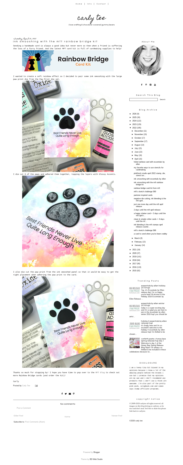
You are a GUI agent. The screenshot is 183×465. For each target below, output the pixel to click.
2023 (134, 124)
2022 (134, 128)
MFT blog (100, 372)
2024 (134, 121)
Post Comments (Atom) (35, 422)
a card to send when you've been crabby (150, 234)
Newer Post (117, 416)
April (137, 159)
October (138, 138)
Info (89, 4)
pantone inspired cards (143, 195)
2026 (134, 114)
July (137, 148)
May (137, 155)
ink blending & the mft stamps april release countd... (148, 226)
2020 (134, 253)
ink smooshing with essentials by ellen (150, 179)
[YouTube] (155, 84)
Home (79, 4)
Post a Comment (24, 408)
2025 (134, 117)
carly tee (91, 18)
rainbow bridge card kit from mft (147, 188)
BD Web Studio (96, 459)
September (139, 141)
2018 (134, 260)
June (137, 152)
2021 (134, 250)
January (138, 245)
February (138, 242)
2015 (134, 271)
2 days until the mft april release (147, 210)
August (138, 145)
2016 (134, 267)
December (139, 131)
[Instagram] (150, 84)
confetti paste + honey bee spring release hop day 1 (153, 340)
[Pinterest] (146, 84)
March (137, 238)
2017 (134, 264)
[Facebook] (142, 84)
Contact (101, 4)
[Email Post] (36, 386)
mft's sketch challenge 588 (145, 230)
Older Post (18, 416)
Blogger (97, 452)
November (139, 134)
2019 (134, 257)
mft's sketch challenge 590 (145, 192)
